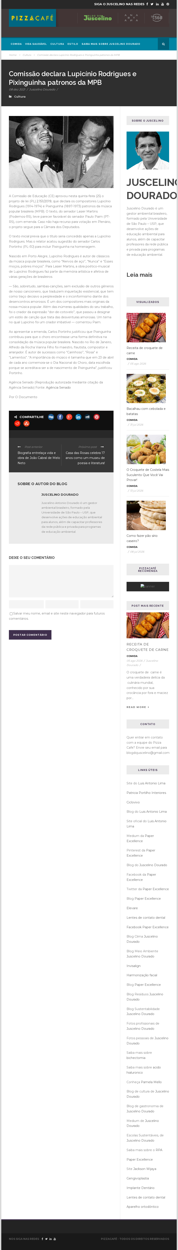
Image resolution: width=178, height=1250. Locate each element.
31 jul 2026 (136, 424)
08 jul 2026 (137, 551)
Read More (136, 707)
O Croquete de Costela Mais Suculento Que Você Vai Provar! (148, 475)
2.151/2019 (44, 201)
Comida (16, 44)
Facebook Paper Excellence (148, 927)
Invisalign (134, 966)
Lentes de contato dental (146, 918)
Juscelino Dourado (42, 89)
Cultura (57, 44)
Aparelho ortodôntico (143, 1207)
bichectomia (136, 1058)
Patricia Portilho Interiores (146, 793)
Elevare (132, 908)
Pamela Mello (151, 1082)
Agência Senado (58, 387)
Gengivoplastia (138, 1178)
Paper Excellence (156, 889)
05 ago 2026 (138, 363)
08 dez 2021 (17, 89)
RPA (159, 1150)
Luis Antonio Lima (151, 783)
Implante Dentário (141, 1188)
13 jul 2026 (136, 490)
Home (12, 54)
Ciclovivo (133, 802)
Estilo (73, 44)
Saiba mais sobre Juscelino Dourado (111, 44)
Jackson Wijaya (144, 1169)
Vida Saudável (36, 44)
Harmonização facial (142, 975)
